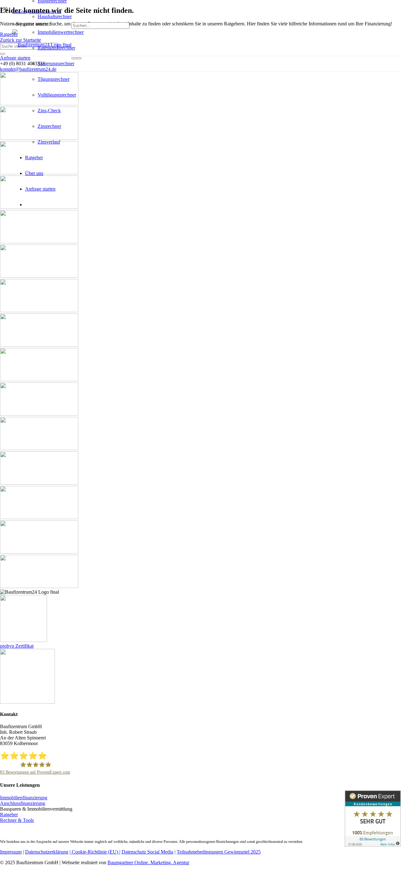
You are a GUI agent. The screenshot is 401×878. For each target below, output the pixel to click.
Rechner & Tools (17, 820)
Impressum (11, 851)
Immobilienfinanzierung (23, 797)
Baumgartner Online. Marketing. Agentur (148, 862)
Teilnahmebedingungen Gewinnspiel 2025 (219, 851)
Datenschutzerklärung (46, 851)
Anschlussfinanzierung (22, 803)
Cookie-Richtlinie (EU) (94, 851)
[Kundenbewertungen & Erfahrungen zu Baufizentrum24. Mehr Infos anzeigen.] (373, 818)
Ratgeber (9, 814)
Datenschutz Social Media (147, 851)
